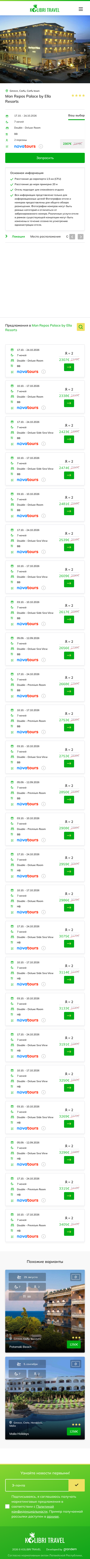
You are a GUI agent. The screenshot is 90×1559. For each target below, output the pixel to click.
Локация (18, 236)
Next (84, 50)
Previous (5, 50)
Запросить (45, 158)
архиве (53, 1516)
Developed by (54, 1549)
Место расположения (45, 236)
